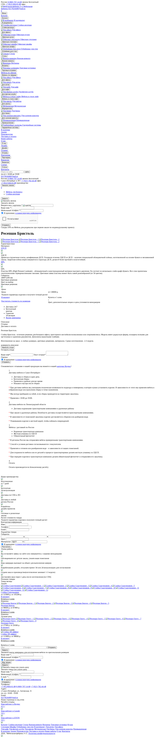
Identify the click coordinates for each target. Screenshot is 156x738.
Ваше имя (6, 655)
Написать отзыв (8, 347)
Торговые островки (9, 70)
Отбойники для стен (9, 51)
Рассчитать (6, 547)
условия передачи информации (28, 360)
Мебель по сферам (8, 73)
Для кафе (5, 89)
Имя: (3, 524)
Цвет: (3, 539)
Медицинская (7, 108)
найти (27, 172)
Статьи (4, 167)
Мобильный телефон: (10, 210)
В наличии (5, 130)
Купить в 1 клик (55, 297)
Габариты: (5, 534)
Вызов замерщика (13, 318)
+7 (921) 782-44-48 (28, 181)
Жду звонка (6, 662)
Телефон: (5, 527)
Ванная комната (8, 61)
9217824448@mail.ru (16, 9)
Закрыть (5, 198)
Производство (7, 134)
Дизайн (4, 148)
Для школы (6, 104)
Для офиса (6, 32)
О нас (3, 141)
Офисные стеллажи (9, 42)
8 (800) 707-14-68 (15, 2)
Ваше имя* (5, 355)
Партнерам (6, 157)
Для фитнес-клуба (9, 94)
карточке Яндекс (64, 366)
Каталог (4, 16)
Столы (4, 56)
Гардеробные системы (10, 127)
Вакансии (5, 162)
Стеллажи (5, 727)
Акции (4, 132)
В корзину (5, 297)
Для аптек (5, 85)
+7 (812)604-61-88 (8, 687)
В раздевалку (7, 23)
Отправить (6, 225)
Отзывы (5, 153)
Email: (3, 530)
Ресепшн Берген (8, 605)
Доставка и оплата (8, 136)
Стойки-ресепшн (8, 27)
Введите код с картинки (11, 205)
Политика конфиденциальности (42, 733)
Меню (4, 13)
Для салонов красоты (10, 118)
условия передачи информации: (28, 213)
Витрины (5, 66)
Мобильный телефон (10, 657)
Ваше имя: (6, 208)
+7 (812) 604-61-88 (13, 4)
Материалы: (6, 542)
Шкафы (13, 727)
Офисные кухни (8, 37)
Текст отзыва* (39, 355)
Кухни (70, 725)
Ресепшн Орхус (7, 623)
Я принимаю (23, 213)
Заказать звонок (8, 185)
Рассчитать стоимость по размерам (15, 301)
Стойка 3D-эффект (9, 634)
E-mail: (4, 677)
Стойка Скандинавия (10, 592)
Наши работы (6, 139)
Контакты (5, 169)
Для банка (6, 113)
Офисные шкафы (8, 46)
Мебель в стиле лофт (10, 99)
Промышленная (7, 123)
